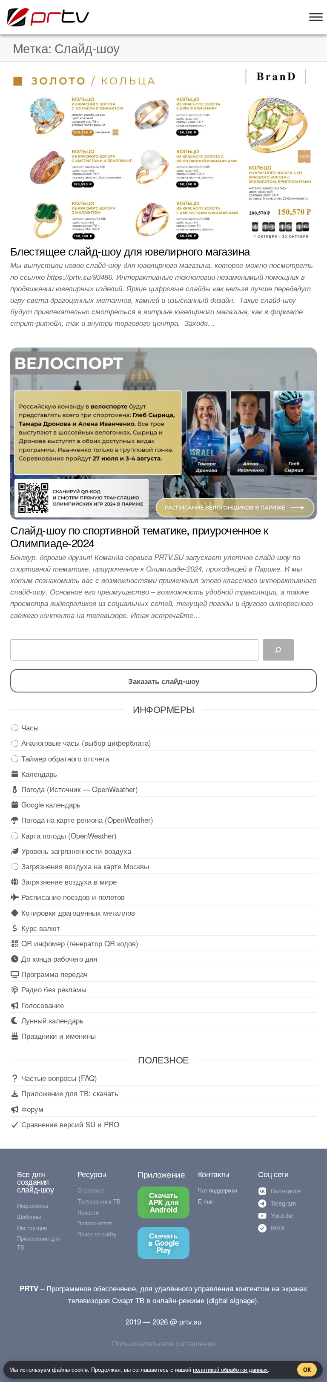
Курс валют (39, 927)
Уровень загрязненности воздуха (75, 850)
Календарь (38, 773)
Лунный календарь (51, 1020)
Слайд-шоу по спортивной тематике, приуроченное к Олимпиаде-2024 (139, 536)
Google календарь (49, 804)
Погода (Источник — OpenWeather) (78, 789)
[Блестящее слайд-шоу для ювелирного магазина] (163, 153)
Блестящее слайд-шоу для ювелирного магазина (130, 251)
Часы (29, 727)
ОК (307, 1369)
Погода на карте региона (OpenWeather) (86, 819)
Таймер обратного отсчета (64, 758)
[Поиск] (278, 650)
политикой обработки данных (230, 1369)
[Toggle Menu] (316, 17)
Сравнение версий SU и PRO (69, 1124)
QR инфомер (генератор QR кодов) (78, 943)
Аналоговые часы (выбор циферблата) (85, 742)
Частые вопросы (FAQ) (58, 1077)
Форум (31, 1108)
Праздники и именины (57, 1035)
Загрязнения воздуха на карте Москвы (84, 866)
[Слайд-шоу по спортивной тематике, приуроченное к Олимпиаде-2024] (163, 432)
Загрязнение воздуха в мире (68, 881)
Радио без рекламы (52, 989)
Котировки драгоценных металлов (77, 912)
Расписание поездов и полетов (72, 896)
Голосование (41, 1005)
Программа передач (53, 973)
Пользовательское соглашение (163, 1343)
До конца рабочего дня (58, 958)
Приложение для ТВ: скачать (68, 1093)
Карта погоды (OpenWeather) (68, 835)
